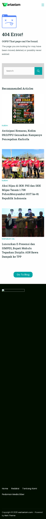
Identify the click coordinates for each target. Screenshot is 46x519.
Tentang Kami (29, 488)
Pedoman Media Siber (13, 494)
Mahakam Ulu (8, 238)
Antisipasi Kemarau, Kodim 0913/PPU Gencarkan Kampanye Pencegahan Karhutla (22, 135)
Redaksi (15, 488)
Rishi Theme (10, 515)
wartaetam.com (25, 512)
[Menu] (43, 5)
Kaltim (5, 125)
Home (5, 488)
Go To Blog (23, 274)
